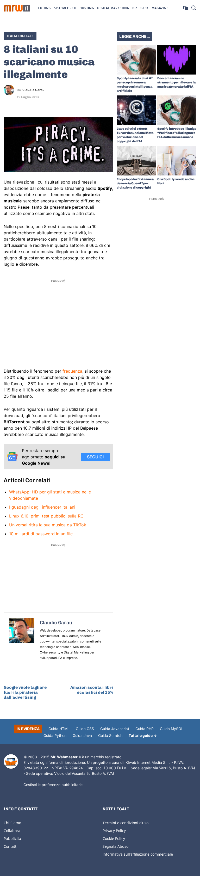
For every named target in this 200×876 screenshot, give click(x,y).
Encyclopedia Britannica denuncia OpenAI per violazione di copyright (135, 183)
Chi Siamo (12, 822)
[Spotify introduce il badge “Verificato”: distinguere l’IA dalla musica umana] (177, 110)
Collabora (12, 830)
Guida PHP (144, 728)
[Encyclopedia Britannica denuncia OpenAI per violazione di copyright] (136, 160)
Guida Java (82, 735)
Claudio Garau (33, 90)
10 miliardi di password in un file (41, 533)
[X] (72, 90)
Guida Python (54, 735)
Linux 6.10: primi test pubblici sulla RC (46, 516)
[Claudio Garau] (10, 90)
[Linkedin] (84, 90)
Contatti (10, 846)
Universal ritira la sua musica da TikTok (47, 524)
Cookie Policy (114, 838)
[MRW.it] (17, 8)
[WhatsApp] (96, 90)
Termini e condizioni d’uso (125, 822)
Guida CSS (85, 728)
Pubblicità (12, 838)
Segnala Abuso (115, 846)
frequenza (72, 371)
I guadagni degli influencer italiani (42, 507)
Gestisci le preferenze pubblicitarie (53, 784)
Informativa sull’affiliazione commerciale (138, 854)
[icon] (185, 7)
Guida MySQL (171, 728)
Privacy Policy (114, 830)
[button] (193, 7)
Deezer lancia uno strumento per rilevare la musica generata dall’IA (176, 82)
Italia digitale (20, 35)
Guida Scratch (110, 735)
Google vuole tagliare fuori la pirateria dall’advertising (25, 692)
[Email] (108, 102)
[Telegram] (108, 90)
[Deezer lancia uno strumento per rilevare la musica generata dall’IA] (177, 60)
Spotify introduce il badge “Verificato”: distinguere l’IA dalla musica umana (176, 133)
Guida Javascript (114, 728)
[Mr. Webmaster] (11, 761)
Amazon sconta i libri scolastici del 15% (91, 690)
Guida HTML (59, 728)
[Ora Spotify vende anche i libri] (177, 160)
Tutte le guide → (143, 735)
